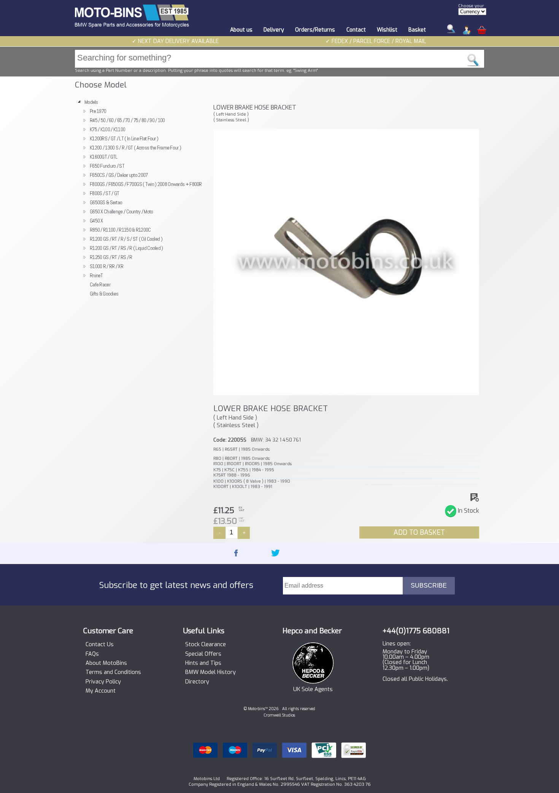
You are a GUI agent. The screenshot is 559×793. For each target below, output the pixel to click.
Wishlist (387, 29)
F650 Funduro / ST (107, 165)
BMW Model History (210, 672)
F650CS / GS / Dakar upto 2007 (119, 175)
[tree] (140, 197)
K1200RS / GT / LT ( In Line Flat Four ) (124, 138)
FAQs (92, 654)
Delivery (274, 29)
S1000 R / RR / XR (106, 266)
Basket (417, 29)
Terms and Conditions (113, 672)
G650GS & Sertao (106, 202)
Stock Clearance (205, 644)
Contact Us (100, 644)
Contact (356, 29)
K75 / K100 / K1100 (107, 129)
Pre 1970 (98, 111)
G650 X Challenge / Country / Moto (121, 211)
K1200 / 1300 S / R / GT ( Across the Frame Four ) (135, 147)
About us (241, 29)
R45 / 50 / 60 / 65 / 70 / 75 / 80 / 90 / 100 (127, 120)
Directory (197, 682)
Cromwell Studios (279, 715)
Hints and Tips (203, 663)
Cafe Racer (100, 284)
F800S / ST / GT (104, 193)
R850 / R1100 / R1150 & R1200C (120, 229)
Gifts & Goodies (104, 293)
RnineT (96, 275)
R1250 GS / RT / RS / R (111, 257)
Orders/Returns (315, 29)
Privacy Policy (103, 682)
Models (91, 102)
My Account (101, 691)
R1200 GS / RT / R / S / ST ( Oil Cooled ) (126, 238)
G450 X (96, 220)
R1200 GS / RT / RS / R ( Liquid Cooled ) (126, 248)
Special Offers (203, 654)
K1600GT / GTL (104, 156)
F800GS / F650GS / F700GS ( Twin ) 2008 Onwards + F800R (146, 184)
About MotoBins (106, 663)
